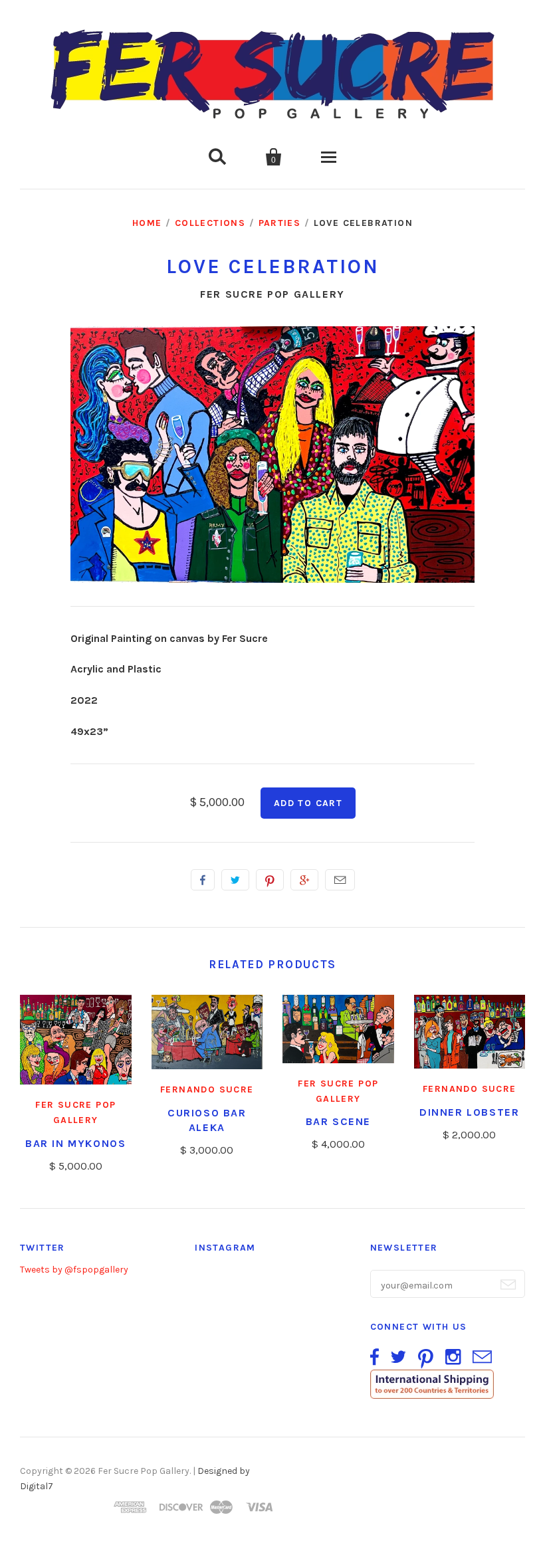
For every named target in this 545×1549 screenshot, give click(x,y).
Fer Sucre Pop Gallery (272, 294)
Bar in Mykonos (75, 1143)
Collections (210, 223)
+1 (304, 879)
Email (340, 879)
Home (147, 223)
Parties (280, 223)
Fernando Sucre (207, 1089)
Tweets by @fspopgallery (74, 1269)
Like (203, 879)
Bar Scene (338, 1121)
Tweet (235, 879)
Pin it (270, 879)
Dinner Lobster (469, 1112)
